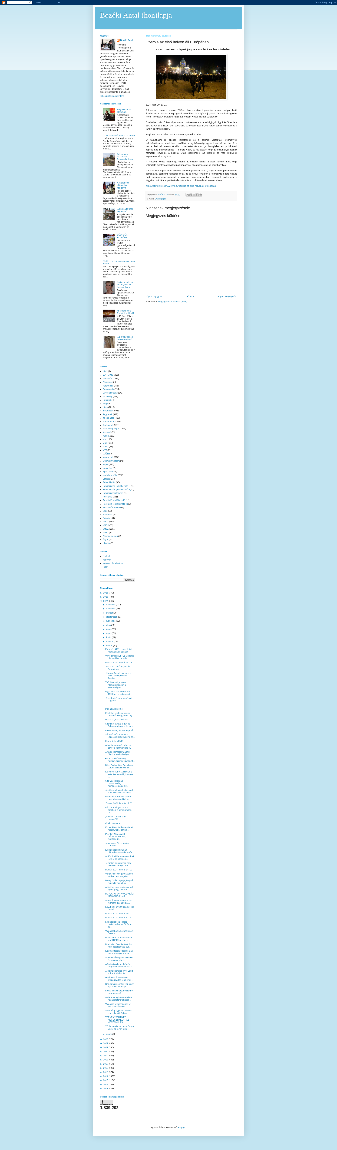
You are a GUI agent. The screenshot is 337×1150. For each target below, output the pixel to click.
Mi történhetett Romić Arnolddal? (125, 312)
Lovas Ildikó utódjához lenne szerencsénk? (119, 992)
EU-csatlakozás (110, 393)
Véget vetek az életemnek (124, 110)
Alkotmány (108, 382)
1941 (105, 371)
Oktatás (106, 479)
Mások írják (108, 457)
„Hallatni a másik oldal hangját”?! (116, 817)
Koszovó (107, 432)
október (109, 613)
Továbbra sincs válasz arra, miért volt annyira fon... (118, 864)
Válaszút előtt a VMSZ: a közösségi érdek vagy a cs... (120, 735)
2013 (106, 1080)
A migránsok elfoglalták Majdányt (123, 185)
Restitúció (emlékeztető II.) (115, 504)
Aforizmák (107, 378)
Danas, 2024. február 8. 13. (118, 917)
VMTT (105, 532)
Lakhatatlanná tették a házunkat (119, 135)
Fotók (105, 567)
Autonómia (108, 386)
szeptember (111, 617)
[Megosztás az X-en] (194, 194)
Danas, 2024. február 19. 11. (119, 803)
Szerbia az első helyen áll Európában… (117, 667)
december (111, 604)
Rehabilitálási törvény (113, 493)
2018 (106, 1060)
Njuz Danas (108, 471)
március (110, 641)
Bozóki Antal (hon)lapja (136, 15)
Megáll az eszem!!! (114, 709)
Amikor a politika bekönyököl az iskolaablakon (125, 285)
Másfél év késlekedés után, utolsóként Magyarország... (119, 714)
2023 (106, 1039)
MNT (105, 443)
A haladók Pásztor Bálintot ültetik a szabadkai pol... (118, 753)
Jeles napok (108, 418)
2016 (106, 1068)
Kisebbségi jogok (111, 428)
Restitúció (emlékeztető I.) (115, 500)
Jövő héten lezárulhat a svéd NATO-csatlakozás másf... (119, 791)
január (109, 1034)
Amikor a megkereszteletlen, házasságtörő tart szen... (118, 998)
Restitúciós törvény (112, 507)
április (109, 637)
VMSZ (105, 529)
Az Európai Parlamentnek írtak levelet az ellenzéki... (119, 857)
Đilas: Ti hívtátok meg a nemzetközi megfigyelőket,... (120, 759)
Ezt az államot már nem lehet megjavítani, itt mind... (119, 828)
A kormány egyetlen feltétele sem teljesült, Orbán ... (118, 1011)
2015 (106, 1072)
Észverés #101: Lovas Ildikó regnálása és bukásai (118, 650)
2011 (106, 1088)
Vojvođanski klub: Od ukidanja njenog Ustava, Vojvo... (119, 657)
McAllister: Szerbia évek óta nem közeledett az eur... (118, 945)
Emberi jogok (160, 199)
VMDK (106, 521)
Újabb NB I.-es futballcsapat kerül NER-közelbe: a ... (118, 938)
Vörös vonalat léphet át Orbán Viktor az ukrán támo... (119, 1027)
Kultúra (106, 436)
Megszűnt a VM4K (114, 741)
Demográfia (108, 389)
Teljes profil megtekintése (112, 96)
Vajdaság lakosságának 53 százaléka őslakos (118, 1005)
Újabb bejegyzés (155, 296)
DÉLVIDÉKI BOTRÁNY (122, 236)
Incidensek (108, 410)
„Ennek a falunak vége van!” (125, 210)
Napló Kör (107, 468)
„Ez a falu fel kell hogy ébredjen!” (125, 338)
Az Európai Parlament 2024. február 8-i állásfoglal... (118, 901)
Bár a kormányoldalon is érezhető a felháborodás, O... (118, 810)
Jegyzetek (107, 414)
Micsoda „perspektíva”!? (116, 719)
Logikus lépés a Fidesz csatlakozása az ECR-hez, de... (119, 924)
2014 (106, 1076)
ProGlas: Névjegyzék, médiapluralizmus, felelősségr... (115, 836)
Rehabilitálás (109, 482)
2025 (106, 597)
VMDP (106, 525)
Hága (105, 403)
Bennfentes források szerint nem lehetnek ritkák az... (118, 797)
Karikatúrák (108, 425)
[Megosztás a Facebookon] (197, 194)
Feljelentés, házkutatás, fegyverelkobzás (125, 156)
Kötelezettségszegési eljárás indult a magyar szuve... (119, 952)
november (111, 608)
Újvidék (106, 543)
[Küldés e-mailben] (187, 194)
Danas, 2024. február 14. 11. (118, 870)
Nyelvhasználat (110, 475)
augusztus (111, 621)
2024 (106, 601)
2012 (106, 1084)
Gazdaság (108, 396)
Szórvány (107, 518)
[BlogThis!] (190, 194)
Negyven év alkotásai (113, 563)
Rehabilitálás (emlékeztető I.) (116, 486)
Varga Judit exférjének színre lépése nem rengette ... (119, 875)
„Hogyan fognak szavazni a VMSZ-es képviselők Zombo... (118, 676)
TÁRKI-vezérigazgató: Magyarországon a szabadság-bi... (115, 685)
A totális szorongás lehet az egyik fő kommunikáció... (118, 746)
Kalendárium (109, 421)
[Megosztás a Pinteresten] (200, 194)
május (109, 633)
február (109, 645)
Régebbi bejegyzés (226, 296)
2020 (106, 1051)
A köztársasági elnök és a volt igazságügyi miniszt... (119, 888)
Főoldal (190, 296)
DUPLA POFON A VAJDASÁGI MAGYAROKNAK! (119, 895)
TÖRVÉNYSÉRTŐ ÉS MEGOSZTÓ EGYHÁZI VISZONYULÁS (117, 1020)
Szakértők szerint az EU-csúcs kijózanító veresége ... (119, 985)
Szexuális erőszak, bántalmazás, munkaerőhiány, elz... (116, 783)
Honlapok (107, 400)
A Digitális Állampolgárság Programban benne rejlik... (119, 965)
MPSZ (105, 446)
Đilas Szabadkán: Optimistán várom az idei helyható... (119, 766)
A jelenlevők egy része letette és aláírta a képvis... (119, 958)
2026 (106, 593)
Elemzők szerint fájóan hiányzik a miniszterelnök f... (120, 851)
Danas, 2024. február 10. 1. (118, 913)
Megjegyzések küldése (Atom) (172, 301)
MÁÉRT (106, 454)
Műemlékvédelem (111, 461)
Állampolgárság (110, 536)
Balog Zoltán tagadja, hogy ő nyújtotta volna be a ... (119, 881)
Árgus (105, 539)
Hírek (105, 407)
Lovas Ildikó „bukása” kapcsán (119, 730)
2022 (106, 1043)
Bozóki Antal (126, 40)
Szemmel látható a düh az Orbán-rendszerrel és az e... (119, 725)
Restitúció (107, 497)
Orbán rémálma (112, 823)
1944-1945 (108, 375)
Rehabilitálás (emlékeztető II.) (117, 489)
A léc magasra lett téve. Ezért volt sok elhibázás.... (119, 972)
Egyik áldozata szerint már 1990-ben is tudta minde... (119, 692)
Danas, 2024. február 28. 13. (119, 662)
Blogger (182, 1127)
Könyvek (107, 560)
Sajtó (105, 511)
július (108, 625)
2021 (106, 1047)
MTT (105, 450)
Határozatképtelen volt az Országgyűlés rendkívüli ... (119, 978)
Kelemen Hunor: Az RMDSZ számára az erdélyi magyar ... (119, 774)
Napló (105, 464)
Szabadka (107, 514)
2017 (106, 1064)
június (109, 629)
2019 (106, 1055)
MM (104, 439)
